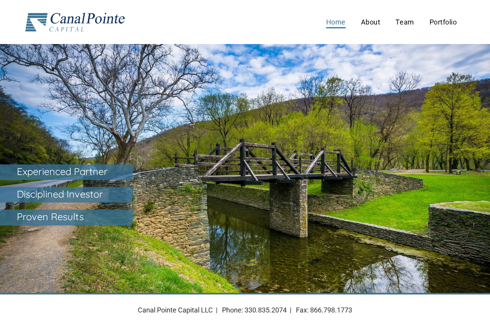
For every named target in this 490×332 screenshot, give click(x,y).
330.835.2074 (266, 310)
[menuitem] (335, 22)
